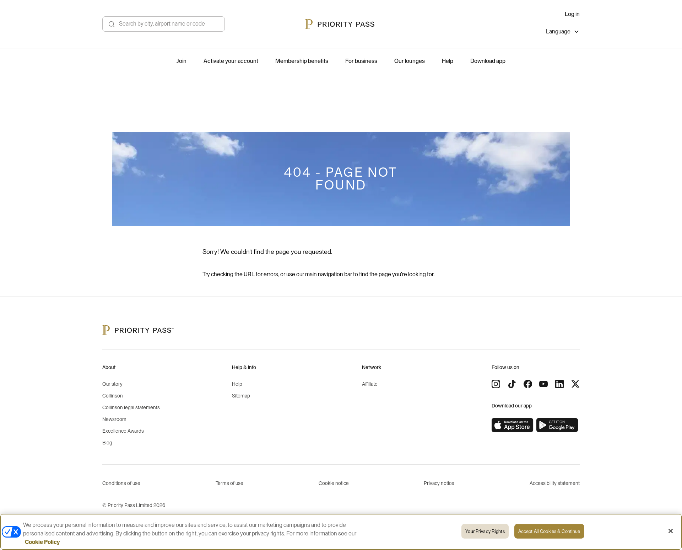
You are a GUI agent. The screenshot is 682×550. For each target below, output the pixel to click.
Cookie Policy (42, 542)
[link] (513, 425)
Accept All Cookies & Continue (549, 531)
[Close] (670, 531)
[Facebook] (528, 384)
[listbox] (563, 32)
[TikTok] (512, 384)
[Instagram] (496, 384)
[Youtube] (543, 384)
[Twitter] (575, 384)
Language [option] (558, 31)
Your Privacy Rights (484, 531)
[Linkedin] (559, 384)
